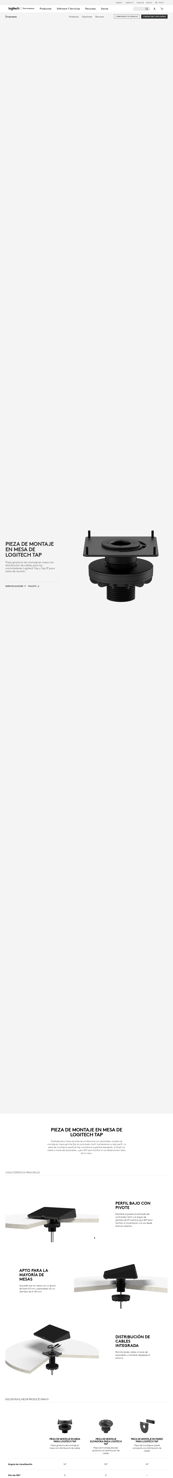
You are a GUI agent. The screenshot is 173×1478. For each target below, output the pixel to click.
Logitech (119, 2)
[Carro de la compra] (161, 9)
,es (161, 2)
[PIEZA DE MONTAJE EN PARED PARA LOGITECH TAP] (147, 1426)
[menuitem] (74, 16)
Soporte (149, 2)
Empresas (140, 2)
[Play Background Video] (95, 1238)
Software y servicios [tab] (68, 8)
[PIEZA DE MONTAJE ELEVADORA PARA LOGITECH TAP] (106, 1426)
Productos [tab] (45, 8)
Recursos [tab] (90, 8)
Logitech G (129, 2)
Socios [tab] (104, 8)
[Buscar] (141, 9)
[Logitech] (23, 8)
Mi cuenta (154, 9)
